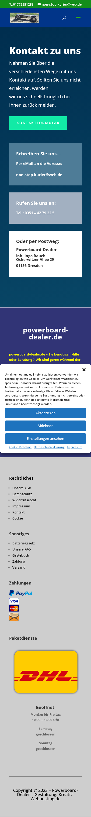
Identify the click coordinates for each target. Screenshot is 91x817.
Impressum (74, 447)
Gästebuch (20, 555)
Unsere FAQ (21, 549)
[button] (84, 369)
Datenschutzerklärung (49, 447)
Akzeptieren (45, 412)
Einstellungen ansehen (45, 438)
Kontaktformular (38, 122)
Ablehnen (45, 425)
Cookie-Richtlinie (20, 447)
